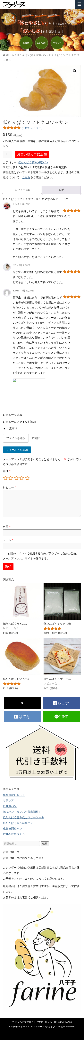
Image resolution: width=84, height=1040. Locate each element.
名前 (7, 526)
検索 (44, 843)
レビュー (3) (22, 189)
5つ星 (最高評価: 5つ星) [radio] (27, 478)
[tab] (22, 190)
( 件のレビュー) (32, 127)
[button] (74, 70)
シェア (63, 703)
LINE (63, 716)
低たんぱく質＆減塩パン (32, 55)
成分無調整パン (12, 828)
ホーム (10, 55)
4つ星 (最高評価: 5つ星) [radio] (21, 478)
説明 (61, 189)
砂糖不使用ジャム (14, 834)
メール (8, 540)
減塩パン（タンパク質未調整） (22, 811)
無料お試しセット (14, 795)
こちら (26, 177)
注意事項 (10, 428)
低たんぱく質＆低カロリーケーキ (23, 817)
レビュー (9, 487)
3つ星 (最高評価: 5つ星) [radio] (16, 478)
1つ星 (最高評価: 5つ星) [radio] (5, 478)
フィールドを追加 (17, 449)
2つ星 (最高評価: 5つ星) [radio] (10, 478)
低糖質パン (10, 806)
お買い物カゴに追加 (32, 154)
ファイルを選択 (15, 438)
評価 (7, 471)
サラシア (8, 800)
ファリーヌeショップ (44, 1026)
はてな (25, 716)
